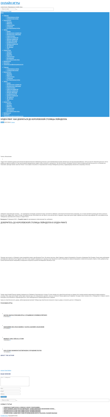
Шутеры (9, 53)
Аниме (9, 31)
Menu (2, 13)
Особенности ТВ (12, 42)
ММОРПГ (9, 23)
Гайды (6, 30)
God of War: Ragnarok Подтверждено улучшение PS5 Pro (23, 350)
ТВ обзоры (10, 47)
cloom (13, 122)
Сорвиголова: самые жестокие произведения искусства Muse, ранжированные (30, 413)
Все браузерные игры (13, 28)
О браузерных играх (13, 17)
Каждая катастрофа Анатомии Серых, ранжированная (22, 410)
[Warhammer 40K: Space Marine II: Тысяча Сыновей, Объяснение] (8, 325)
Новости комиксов (12, 37)
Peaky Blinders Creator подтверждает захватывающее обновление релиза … (29, 408)
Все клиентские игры (13, 60)
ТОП (8, 48)
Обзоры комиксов (12, 39)
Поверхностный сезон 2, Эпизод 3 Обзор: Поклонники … (22, 407)
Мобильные (7, 61)
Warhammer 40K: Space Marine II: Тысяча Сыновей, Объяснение (24, 327)
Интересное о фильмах (14, 34)
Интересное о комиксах (14, 33)
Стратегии (10, 26)
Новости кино (11, 36)
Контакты (7, 63)
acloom (2, 370)
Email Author (8, 370)
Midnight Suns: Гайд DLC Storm (14, 338)
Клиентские (7, 50)
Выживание (10, 58)
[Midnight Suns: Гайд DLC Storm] (8, 337)
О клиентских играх (12, 19)
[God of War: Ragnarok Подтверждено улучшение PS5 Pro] (8, 349)
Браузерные (7, 20)
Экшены (9, 22)
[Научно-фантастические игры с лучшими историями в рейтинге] (8, 313)
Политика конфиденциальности (13, 64)
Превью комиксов (12, 44)
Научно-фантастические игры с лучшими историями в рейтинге (25, 315)
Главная (6, 15)
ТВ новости (10, 45)
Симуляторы (11, 25)
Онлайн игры (10, 3)
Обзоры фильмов (12, 41)
